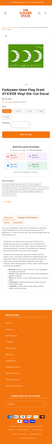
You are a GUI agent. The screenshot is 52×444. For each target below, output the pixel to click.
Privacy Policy (12, 379)
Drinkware (11, 348)
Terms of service (19, 434)
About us (10, 354)
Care (6, 222)
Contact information (27, 438)
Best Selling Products (19, 184)
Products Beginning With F (32, 191)
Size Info (18, 222)
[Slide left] (20, 85)
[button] (6, 13)
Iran (4, 191)
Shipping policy (35, 434)
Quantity (6, 123)
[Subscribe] (43, 404)
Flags (45, 188)
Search (9, 329)
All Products (11, 336)
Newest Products (14, 191)
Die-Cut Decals (12, 27)
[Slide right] (32, 85)
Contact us (11, 361)
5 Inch (40, 111)
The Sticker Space (24, 426)
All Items (6, 184)
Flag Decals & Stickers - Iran (30, 188)
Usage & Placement (28, 217)
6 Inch (6, 117)
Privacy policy (37, 430)
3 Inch (18, 111)
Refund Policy (12, 373)
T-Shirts (9, 342)
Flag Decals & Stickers (10, 188)
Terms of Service (14, 386)
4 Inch (29, 111)
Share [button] (8, 202)
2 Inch (6, 111)
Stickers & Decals (9, 194)
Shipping (5, 102)
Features (8, 217)
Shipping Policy (13, 367)
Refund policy (23, 430)
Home (4, 27)
